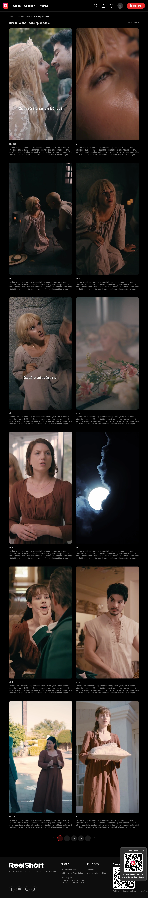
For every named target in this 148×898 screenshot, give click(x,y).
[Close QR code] (143, 850)
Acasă (17, 5)
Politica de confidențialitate (72, 873)
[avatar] (120, 6)
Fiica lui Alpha (23, 16)
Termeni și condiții (68, 869)
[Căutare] (95, 5)
